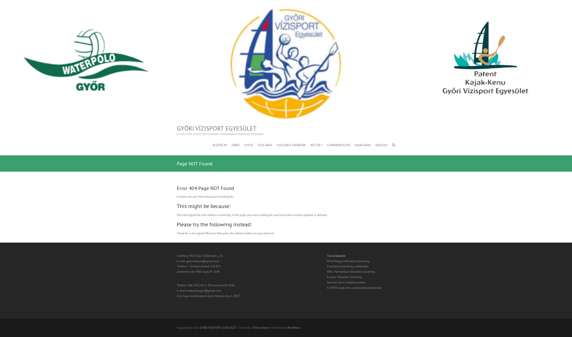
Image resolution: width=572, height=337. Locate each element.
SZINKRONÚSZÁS (338, 145)
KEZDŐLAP (219, 145)
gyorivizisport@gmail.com (202, 261)
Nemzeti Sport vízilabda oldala (346, 282)
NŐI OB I (316, 145)
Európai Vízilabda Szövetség (344, 277)
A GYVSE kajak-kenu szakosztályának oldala (354, 288)
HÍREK (236, 145)
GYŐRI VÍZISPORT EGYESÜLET (217, 128)
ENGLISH (381, 145)
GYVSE (248, 145)
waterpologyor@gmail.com (203, 291)
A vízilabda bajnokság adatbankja (347, 266)
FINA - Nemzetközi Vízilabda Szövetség (351, 272)
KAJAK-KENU (363, 145)
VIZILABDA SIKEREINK (291, 145)
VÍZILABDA (265, 145)
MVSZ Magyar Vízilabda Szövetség (348, 261)
